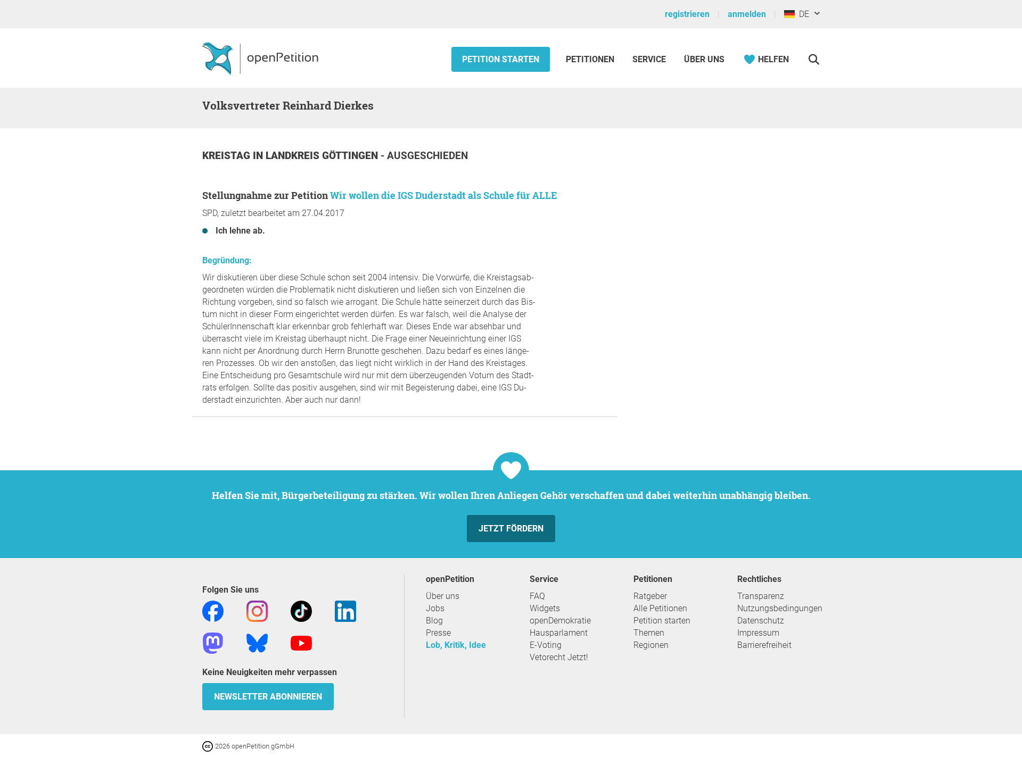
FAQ (537, 596)
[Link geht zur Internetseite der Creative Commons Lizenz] (208, 746)
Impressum (758, 633)
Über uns (442, 596)
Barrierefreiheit (764, 645)
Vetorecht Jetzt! (559, 657)
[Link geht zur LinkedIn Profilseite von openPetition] (345, 610)
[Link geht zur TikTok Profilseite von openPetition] (301, 610)
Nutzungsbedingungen (779, 608)
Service (649, 59)
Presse (438, 633)
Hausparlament (559, 633)
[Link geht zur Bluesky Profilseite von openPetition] (257, 642)
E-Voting (546, 645)
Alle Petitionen (660, 608)
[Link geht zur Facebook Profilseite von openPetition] (213, 610)
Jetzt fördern (511, 528)
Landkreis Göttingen (323, 155)
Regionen (651, 645)
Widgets (545, 608)
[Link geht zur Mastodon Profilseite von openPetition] (213, 642)
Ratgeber (650, 596)
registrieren (687, 14)
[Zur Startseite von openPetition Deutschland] (261, 58)
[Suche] (813, 59)
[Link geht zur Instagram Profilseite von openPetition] (257, 610)
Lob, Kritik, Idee (456, 645)
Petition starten (500, 59)
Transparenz (760, 596)
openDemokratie (560, 620)
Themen (648, 633)
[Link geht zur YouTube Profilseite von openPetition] (301, 642)
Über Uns (704, 59)
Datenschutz (760, 620)
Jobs (435, 608)
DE (802, 14)
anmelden (747, 14)
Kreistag (227, 155)
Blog (434, 620)
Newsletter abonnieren (268, 697)
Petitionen (591, 59)
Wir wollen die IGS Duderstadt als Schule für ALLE (443, 195)
